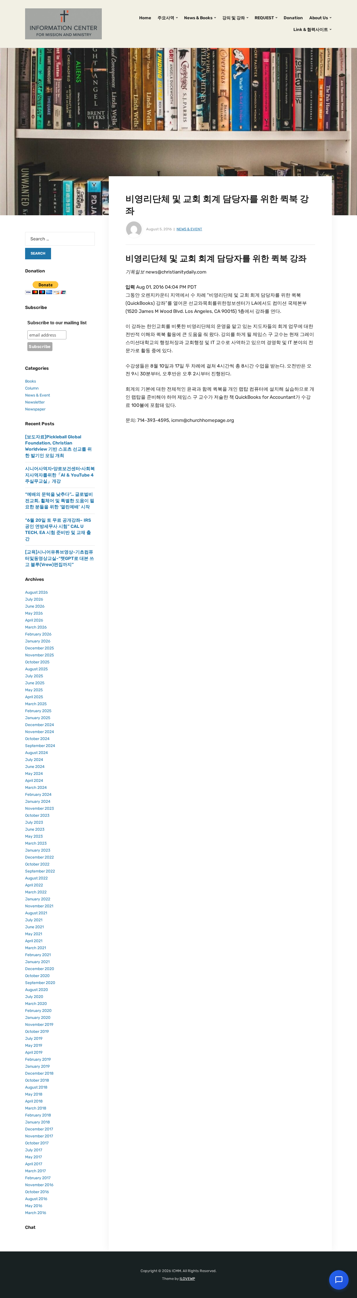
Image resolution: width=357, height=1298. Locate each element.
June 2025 (34, 683)
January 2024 (37, 801)
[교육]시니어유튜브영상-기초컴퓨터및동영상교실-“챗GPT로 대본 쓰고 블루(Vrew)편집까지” (59, 558)
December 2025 (39, 648)
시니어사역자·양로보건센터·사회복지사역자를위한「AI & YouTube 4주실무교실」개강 (60, 475)
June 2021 (34, 927)
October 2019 (37, 1031)
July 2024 (34, 759)
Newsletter (35, 402)
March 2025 (36, 704)
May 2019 (33, 1045)
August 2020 (36, 989)
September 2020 (40, 982)
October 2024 (37, 738)
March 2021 (35, 948)
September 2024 (40, 745)
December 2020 (39, 968)
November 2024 (39, 731)
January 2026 (37, 641)
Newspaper (35, 409)
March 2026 (36, 627)
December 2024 (39, 724)
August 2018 (36, 1087)
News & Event (189, 229)
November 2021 (39, 906)
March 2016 (35, 1212)
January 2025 (37, 718)
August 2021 (36, 913)
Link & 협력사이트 (310, 29)
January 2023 (37, 850)
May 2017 (33, 1157)
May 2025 (34, 690)
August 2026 (36, 592)
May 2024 (34, 773)
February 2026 (38, 634)
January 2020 (37, 1017)
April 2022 (34, 885)
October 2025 (37, 662)
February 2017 (37, 1178)
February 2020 (38, 1010)
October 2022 (37, 864)
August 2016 (36, 1199)
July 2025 (34, 676)
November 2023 (39, 808)
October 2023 (37, 815)
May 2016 (33, 1205)
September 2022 (40, 871)
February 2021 (38, 955)
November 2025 (39, 655)
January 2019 (37, 1066)
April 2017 (33, 1164)
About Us (318, 17)
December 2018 (39, 1073)
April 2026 (34, 620)
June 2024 (35, 766)
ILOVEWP (187, 1279)
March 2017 (35, 1171)
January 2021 (37, 961)
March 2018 (35, 1108)
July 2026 (34, 599)
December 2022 (39, 857)
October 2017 (37, 1143)
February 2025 (38, 711)
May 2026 (34, 613)
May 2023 (34, 836)
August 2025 (36, 669)
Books (30, 381)
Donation (293, 17)
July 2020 (34, 996)
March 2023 (36, 843)
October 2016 (37, 1192)
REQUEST (264, 17)
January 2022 (37, 899)
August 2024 (36, 752)
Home (145, 17)
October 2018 (37, 1080)
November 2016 (39, 1185)
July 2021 (33, 920)
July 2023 (34, 822)
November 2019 (39, 1024)
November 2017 (39, 1136)
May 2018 (33, 1094)
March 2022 (36, 892)
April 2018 (34, 1101)
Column (31, 388)
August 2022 (36, 878)
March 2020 (36, 1003)
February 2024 (38, 794)
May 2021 (33, 934)
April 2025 (34, 697)
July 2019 (33, 1038)
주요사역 (166, 17)
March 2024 (36, 787)
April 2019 (33, 1052)
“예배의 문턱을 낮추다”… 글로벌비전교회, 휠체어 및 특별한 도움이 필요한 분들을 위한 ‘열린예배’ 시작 (59, 500)
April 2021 (33, 941)
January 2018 (37, 1122)
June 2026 (34, 606)
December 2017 (39, 1129)
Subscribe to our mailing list (56, 322)
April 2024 (34, 780)
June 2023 (34, 829)
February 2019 (38, 1059)
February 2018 (38, 1115)
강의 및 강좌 (233, 17)
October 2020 (37, 975)
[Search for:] (60, 239)
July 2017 (33, 1150)
